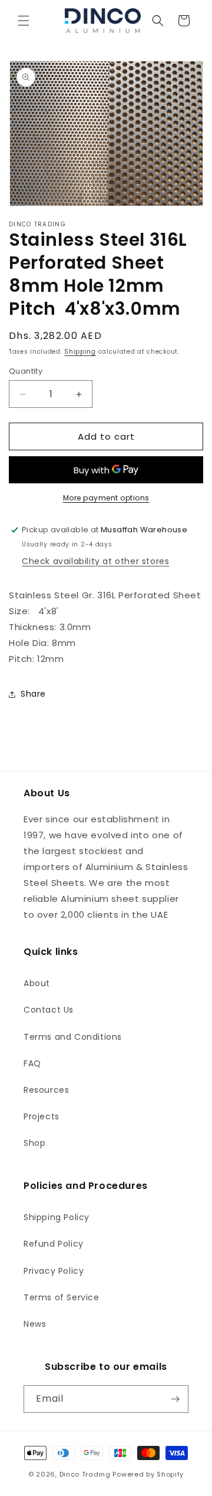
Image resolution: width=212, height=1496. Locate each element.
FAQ (32, 1063)
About (37, 983)
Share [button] (33, 694)
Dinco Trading (85, 1474)
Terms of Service (62, 1297)
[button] (24, 21)
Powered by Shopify (148, 1474)
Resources (46, 1090)
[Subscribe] (175, 1399)
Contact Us (49, 1010)
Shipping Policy (57, 1217)
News (35, 1324)
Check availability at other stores (95, 561)
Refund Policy (54, 1244)
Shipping (80, 351)
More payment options (106, 498)
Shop (34, 1143)
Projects (41, 1116)
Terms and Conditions (73, 1037)
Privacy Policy (54, 1271)
